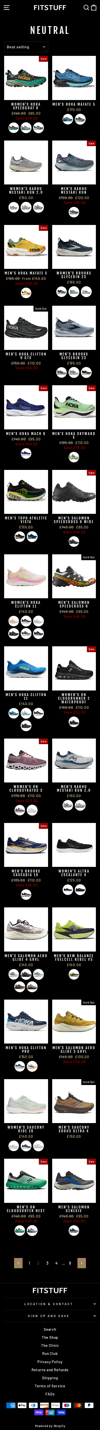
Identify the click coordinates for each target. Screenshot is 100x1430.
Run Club (50, 1353)
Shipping (50, 1378)
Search (50, 1329)
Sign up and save (49, 1316)
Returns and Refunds (50, 1370)
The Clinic (50, 1345)
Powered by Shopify (50, 1426)
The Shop (50, 1337)
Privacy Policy (50, 1361)
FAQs (49, 1394)
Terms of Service (50, 1386)
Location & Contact (48, 1304)
